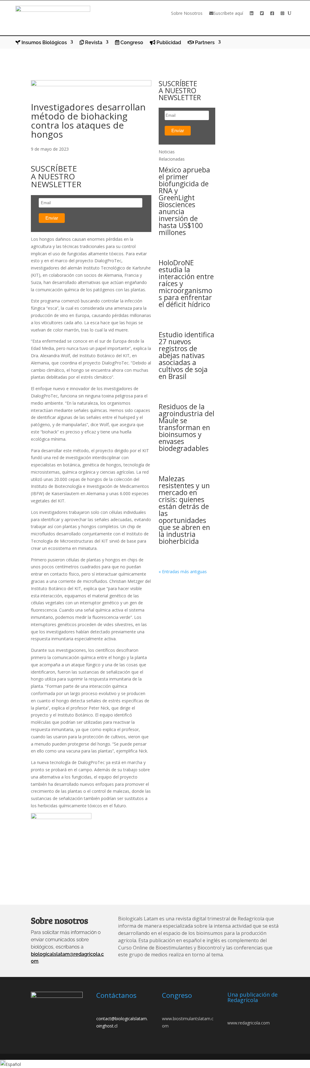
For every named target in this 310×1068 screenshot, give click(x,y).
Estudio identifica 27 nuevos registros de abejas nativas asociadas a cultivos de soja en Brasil (186, 355)
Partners (204, 42)
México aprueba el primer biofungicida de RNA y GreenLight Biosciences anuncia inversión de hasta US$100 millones (184, 201)
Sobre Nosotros (187, 13)
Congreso (131, 42)
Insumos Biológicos (43, 42)
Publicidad (168, 42)
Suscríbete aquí (228, 13)
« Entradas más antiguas (183, 571)
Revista (93, 42)
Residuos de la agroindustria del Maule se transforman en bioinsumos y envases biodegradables (186, 427)
